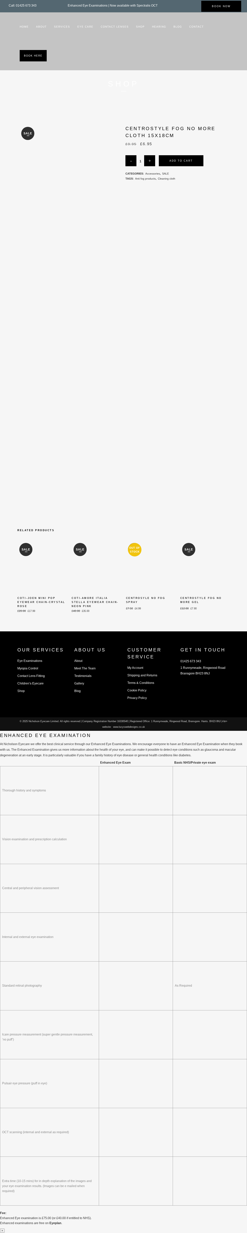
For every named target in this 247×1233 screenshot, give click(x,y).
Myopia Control (27, 668)
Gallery (79, 683)
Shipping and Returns (142, 675)
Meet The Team (85, 668)
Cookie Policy (136, 690)
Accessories (152, 173)
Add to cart (181, 160)
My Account (135, 667)
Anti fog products (145, 178)
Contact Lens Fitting (31, 676)
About (78, 660)
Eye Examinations (29, 660)
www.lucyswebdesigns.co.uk (129, 726)
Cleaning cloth (166, 178)
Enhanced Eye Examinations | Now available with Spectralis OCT (113, 5)
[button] (22, 5)
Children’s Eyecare (30, 683)
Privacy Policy (137, 698)
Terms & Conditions (140, 682)
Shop (21, 691)
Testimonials (82, 676)
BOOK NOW (221, 6)
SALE (165, 173)
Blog (77, 691)
